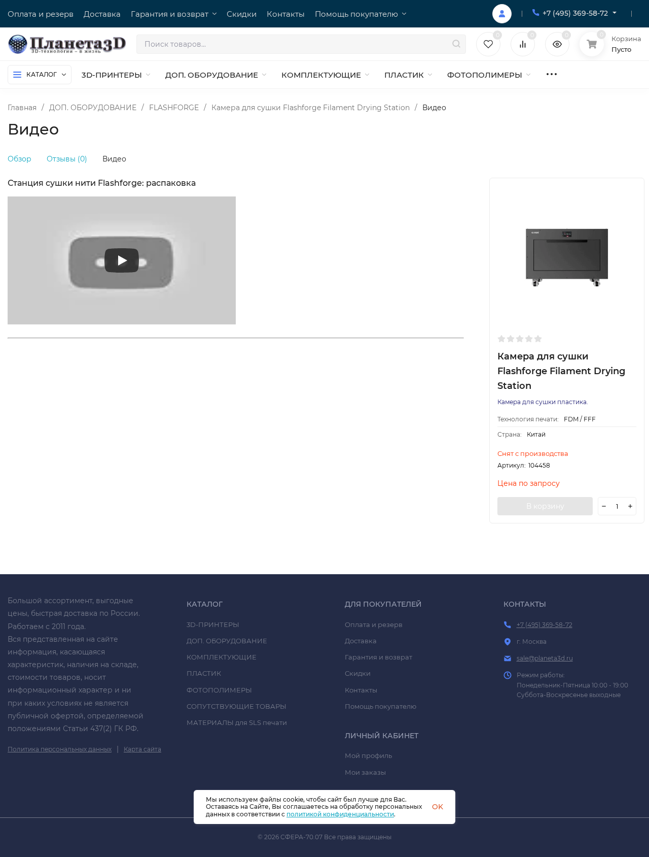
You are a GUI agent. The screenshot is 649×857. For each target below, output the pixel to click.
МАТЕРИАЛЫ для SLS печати (237, 722)
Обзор (19, 158)
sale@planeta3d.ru (545, 658)
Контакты (361, 690)
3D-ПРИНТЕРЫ (213, 624)
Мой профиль (368, 755)
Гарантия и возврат (378, 657)
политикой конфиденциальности (340, 814)
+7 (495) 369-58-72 (575, 13)
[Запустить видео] (121, 260)
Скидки (358, 673)
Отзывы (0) (67, 158)
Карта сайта (142, 749)
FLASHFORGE (174, 107)
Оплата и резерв (374, 624)
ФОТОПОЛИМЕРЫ (219, 690)
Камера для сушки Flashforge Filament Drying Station (310, 107)
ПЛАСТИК (204, 673)
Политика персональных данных (60, 749)
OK (437, 806)
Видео (114, 158)
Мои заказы (365, 772)
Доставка (361, 641)
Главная (22, 107)
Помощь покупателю (380, 706)
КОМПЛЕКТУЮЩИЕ (222, 657)
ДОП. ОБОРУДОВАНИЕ (92, 107)
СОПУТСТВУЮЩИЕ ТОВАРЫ (236, 706)
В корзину (545, 506)
